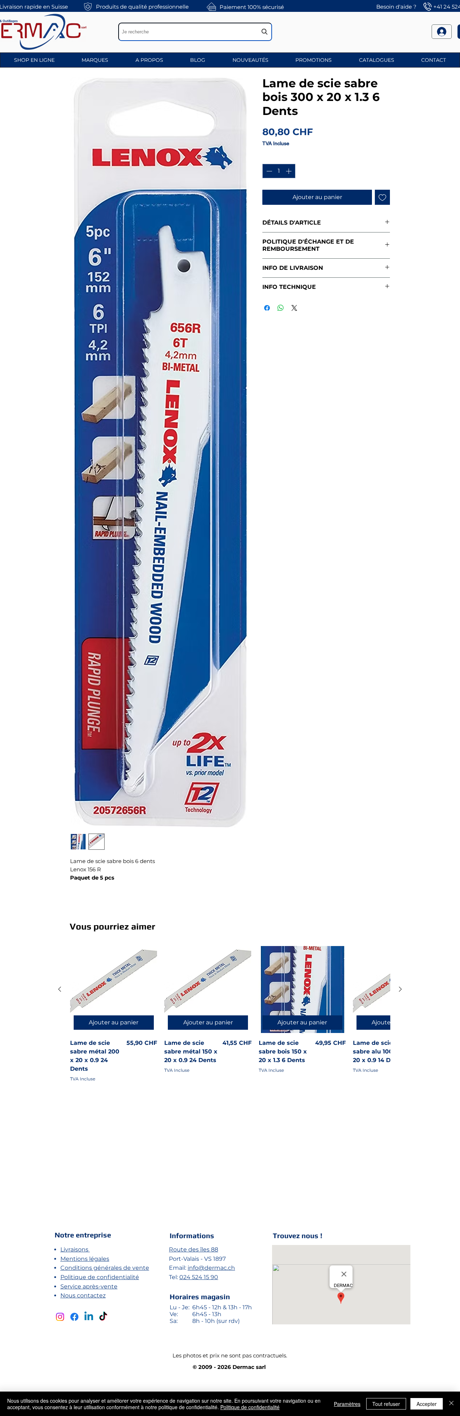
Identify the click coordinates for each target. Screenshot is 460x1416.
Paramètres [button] (347, 1403)
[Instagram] (60, 1316)
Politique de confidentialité (99, 1277)
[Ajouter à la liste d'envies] (382, 197)
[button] (34, 60)
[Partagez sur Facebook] (267, 308)
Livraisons (75, 1249)
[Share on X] (294, 308)
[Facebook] (74, 1316)
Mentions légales (84, 1258)
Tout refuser (386, 1403)
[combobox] (195, 32)
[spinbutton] (278, 171)
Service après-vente (89, 1286)
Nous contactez (83, 1295)
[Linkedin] (88, 1316)
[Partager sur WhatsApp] (280, 308)
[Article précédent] (59, 989)
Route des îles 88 (193, 1249)
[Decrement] (268, 171)
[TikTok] (103, 1316)
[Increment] (289, 171)
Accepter (427, 1403)
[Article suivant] (400, 989)
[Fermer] (451, 1403)
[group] (230, 1074)
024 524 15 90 (198, 1277)
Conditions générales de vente (104, 1267)
